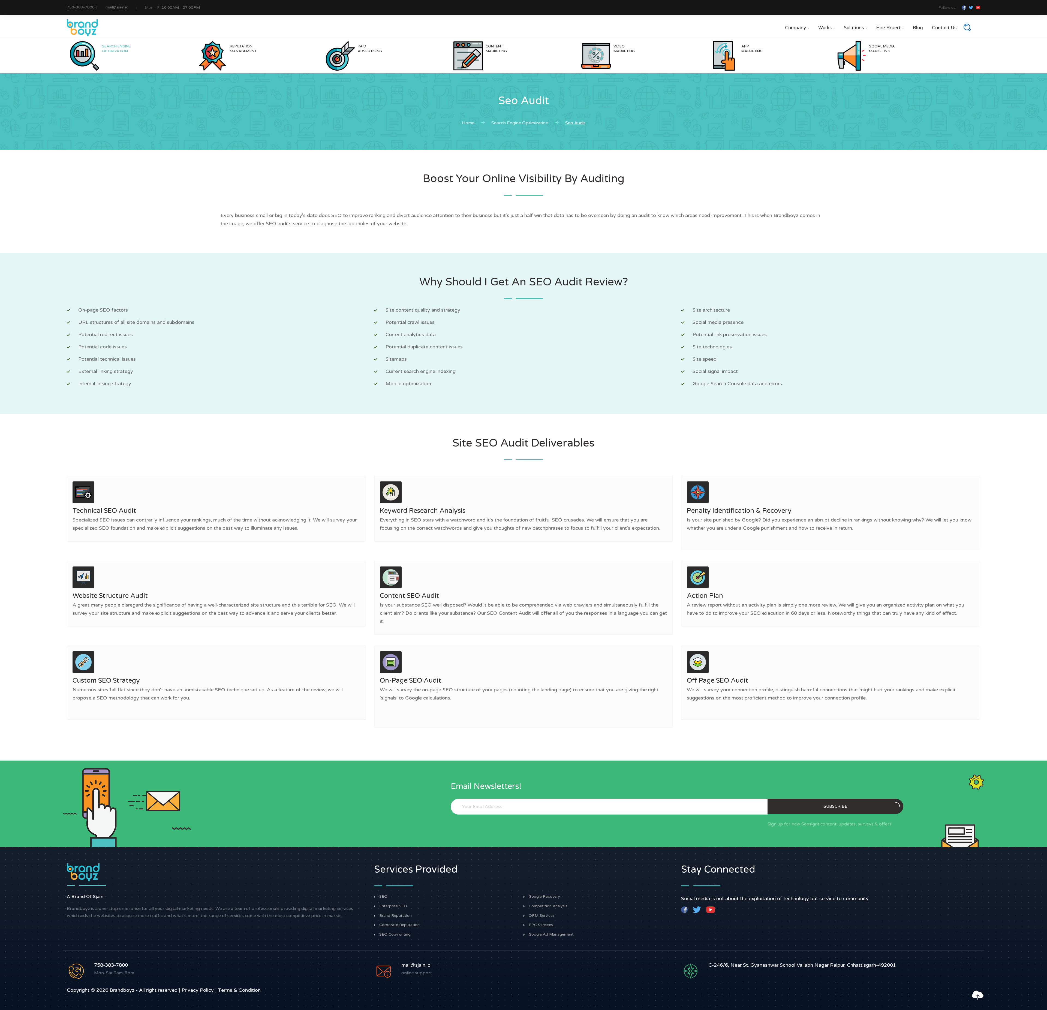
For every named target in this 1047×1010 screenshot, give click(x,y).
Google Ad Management (551, 934)
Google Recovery (544, 896)
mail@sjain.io (117, 7)
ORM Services (542, 915)
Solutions (855, 28)
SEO (383, 896)
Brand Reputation (395, 915)
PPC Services (541, 925)
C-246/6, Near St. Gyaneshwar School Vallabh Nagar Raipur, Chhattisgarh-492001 (802, 965)
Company (797, 28)
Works (826, 28)
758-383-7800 (81, 7)
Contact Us (944, 28)
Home (468, 123)
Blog (918, 28)
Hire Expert (890, 28)
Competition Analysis (548, 906)
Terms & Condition (239, 990)
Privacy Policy (198, 990)
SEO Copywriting (395, 934)
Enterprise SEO (393, 906)
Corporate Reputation (399, 925)
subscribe (835, 806)
